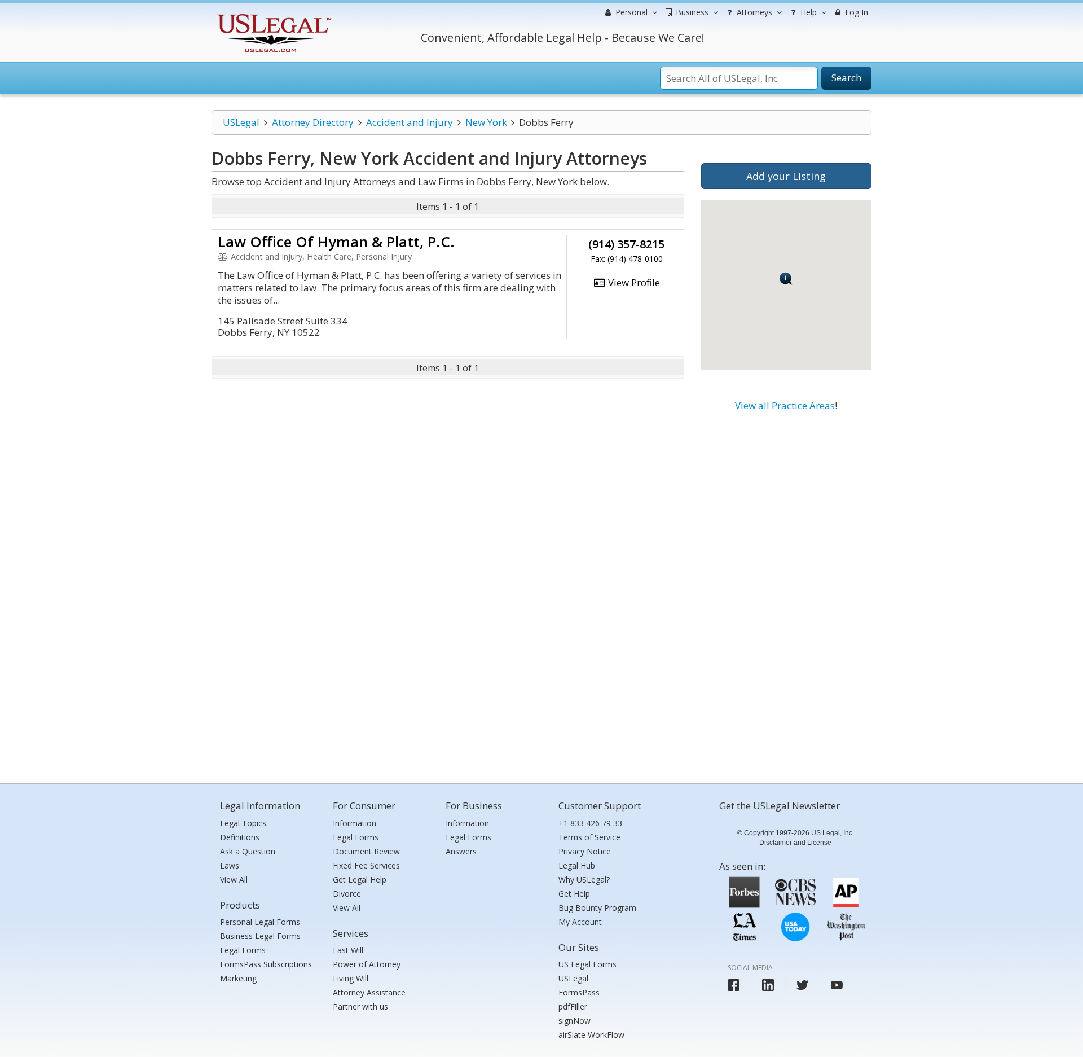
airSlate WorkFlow (591, 1034)
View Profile (633, 282)
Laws (229, 865)
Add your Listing (786, 176)
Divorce (347, 893)
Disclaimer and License (795, 843)
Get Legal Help (359, 879)
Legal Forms (243, 950)
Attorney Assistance (369, 992)
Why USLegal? (584, 879)
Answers (461, 851)
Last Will (348, 950)
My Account (580, 921)
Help (807, 12)
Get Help (574, 893)
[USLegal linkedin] (768, 985)
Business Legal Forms (260, 936)
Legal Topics (243, 823)
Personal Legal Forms (260, 921)
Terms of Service (589, 837)
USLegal (241, 122)
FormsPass (579, 992)
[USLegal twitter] (802, 985)
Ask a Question (247, 851)
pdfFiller (572, 1006)
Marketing (238, 978)
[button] (786, 278)
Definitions (239, 837)
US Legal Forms (587, 964)
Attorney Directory (313, 122)
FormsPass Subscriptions (266, 964)
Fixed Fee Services (366, 865)
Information (354, 823)
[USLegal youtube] (837, 985)
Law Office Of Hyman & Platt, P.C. (336, 241)
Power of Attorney (366, 964)
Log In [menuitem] (855, 12)
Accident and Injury (409, 122)
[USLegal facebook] (733, 985)
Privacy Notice (584, 851)
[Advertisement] (786, 506)
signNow (574, 1020)
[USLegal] (273, 15)
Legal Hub (576, 865)
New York (486, 122)
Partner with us (360, 1006)
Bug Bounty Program (597, 907)
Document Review (366, 851)
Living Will (350, 978)
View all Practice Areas (785, 405)
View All (234, 879)
